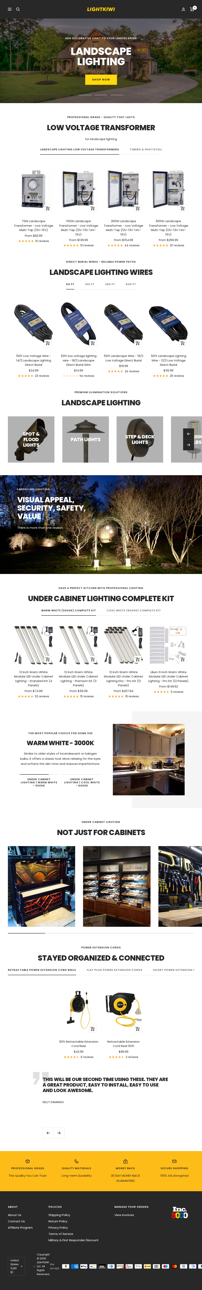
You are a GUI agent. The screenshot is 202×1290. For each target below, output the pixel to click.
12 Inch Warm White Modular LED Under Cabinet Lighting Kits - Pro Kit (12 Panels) (123, 679)
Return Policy (58, 1221)
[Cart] (192, 9)
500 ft (131, 284)
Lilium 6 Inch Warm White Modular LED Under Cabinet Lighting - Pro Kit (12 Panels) (168, 676)
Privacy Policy (58, 1227)
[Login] (183, 9)
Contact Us (16, 1221)
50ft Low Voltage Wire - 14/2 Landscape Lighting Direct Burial (33, 360)
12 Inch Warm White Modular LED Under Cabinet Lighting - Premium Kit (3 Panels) (78, 679)
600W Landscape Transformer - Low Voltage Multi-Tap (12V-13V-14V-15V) (168, 228)
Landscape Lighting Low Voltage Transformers (79, 149)
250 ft (110, 284)
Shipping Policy (59, 1215)
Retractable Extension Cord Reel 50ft (123, 1044)
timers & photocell (146, 149)
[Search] (18, 9)
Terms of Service (61, 1234)
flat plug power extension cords (114, 970)
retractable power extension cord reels (42, 970)
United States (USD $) (14, 1266)
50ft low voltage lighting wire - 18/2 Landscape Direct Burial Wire (78, 360)
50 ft (70, 284)
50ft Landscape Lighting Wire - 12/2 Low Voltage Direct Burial (168, 360)
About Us (14, 1215)
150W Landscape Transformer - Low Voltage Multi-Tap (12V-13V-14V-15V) (78, 228)
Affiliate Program (20, 1227)
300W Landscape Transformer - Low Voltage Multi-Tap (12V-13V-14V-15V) (123, 228)
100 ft (89, 284)
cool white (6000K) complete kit (134, 610)
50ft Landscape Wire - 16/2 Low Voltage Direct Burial (123, 358)
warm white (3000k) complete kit (68, 610)
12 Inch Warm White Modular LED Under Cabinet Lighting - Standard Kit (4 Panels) (33, 679)
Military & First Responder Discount (74, 1240)
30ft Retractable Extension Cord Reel (78, 1044)
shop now (33, 79)
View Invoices (124, 1215)
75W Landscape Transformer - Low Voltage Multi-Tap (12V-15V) (33, 225)
